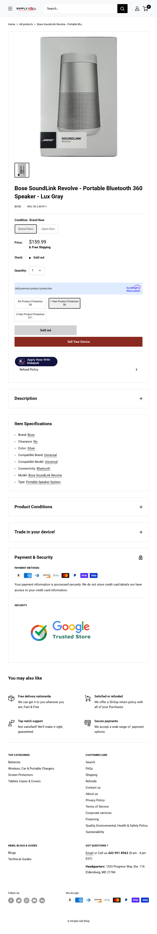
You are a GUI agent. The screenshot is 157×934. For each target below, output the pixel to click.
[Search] (122, 8)
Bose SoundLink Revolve (45, 475)
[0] (145, 8)
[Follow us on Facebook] (11, 900)
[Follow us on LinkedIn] (42, 900)
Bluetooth (43, 468)
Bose (18, 206)
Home (11, 24)
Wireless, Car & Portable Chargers (31, 768)
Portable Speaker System (43, 482)
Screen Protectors (20, 775)
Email (89, 853)
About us (92, 794)
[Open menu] (10, 8)
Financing (92, 819)
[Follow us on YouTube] (34, 900)
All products (26, 24)
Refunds (91, 781)
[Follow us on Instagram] (26, 900)
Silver (31, 448)
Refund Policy (29, 369)
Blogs (12, 853)
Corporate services (99, 813)
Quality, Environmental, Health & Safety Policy (117, 825)
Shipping (91, 775)
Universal (50, 455)
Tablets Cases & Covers (24, 781)
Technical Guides (19, 859)
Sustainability (95, 832)
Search (90, 762)
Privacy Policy (95, 800)
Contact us (93, 787)
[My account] (137, 8)
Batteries (14, 762)
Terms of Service (97, 806)
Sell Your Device (78, 342)
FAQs (89, 768)
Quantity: (21, 270)
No (36, 441)
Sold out (45, 330)
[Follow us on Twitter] (19, 900)
